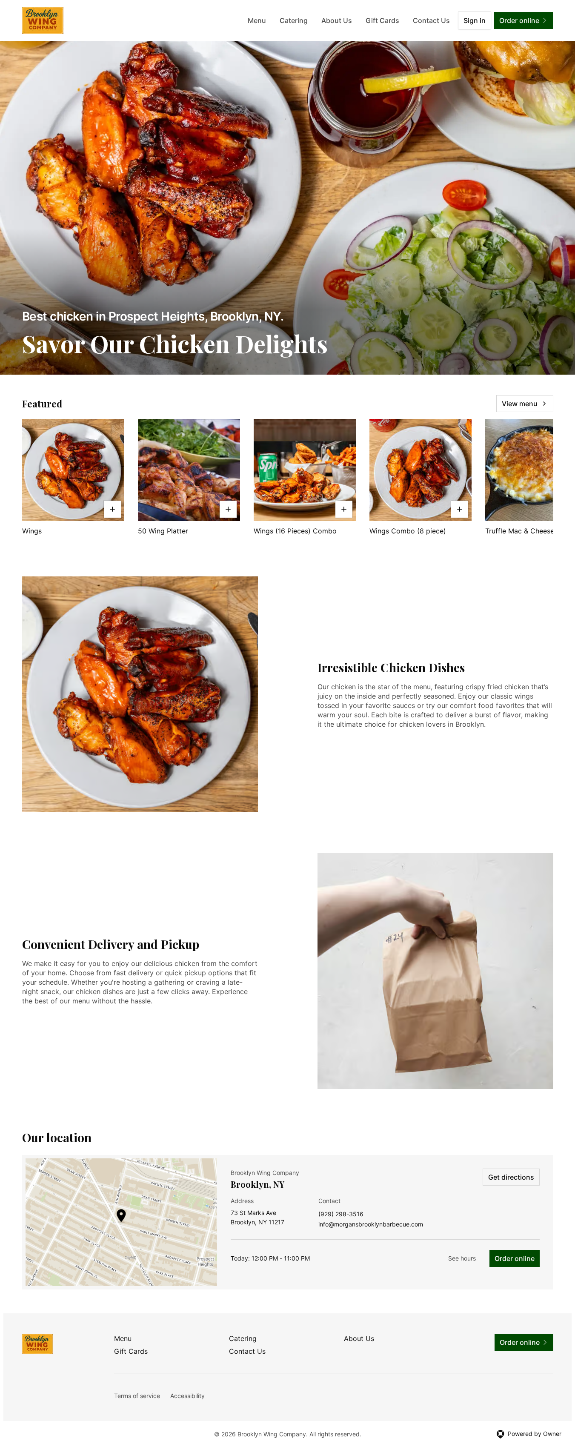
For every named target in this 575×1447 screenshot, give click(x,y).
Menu (257, 20)
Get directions (511, 1177)
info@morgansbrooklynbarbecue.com (370, 1225)
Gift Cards (382, 20)
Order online (515, 1258)
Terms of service (137, 1395)
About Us (336, 20)
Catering (294, 20)
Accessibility (187, 1395)
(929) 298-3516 (340, 1214)
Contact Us (431, 20)
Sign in (474, 20)
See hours (462, 1258)
